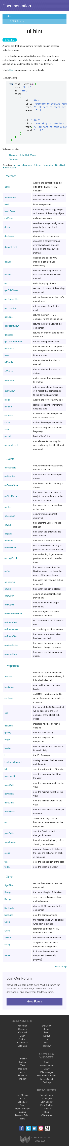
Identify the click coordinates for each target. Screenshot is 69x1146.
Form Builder (46, 1105)
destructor (9, 236)
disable (8, 262)
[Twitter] (28, 1128)
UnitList (22, 1072)
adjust (7, 187)
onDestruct (10, 516)
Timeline (22, 1058)
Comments (22, 1042)
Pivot (46, 1062)
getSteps (9, 334)
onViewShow (11, 654)
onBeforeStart (11, 485)
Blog (46, 1112)
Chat (22, 1098)
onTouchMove (11, 629)
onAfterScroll (11, 467)
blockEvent (10, 211)
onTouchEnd (11, 622)
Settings (37, 165)
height (7, 739)
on (6, 822)
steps (7, 853)
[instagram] (41, 1128)
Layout (46, 1036)
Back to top (60, 966)
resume (8, 406)
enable (8, 274)
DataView (46, 1025)
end (6, 283)
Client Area (46, 1115)
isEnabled (9, 362)
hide (7, 355)
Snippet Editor (46, 1095)
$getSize (9, 885)
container (9, 698)
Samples (13, 159)
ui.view (16, 165)
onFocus (9, 540)
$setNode (9, 908)
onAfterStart (10, 476)
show (7, 422)
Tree (22, 1065)
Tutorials (46, 1108)
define (7, 227)
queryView (10, 391)
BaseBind (60, 165)
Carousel (22, 1032)
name (7, 955)
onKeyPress (10, 547)
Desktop (47, 1082)
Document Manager (46, 1075)
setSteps (9, 415)
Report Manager (22, 1108)
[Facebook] (21, 1128)
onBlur (8, 507)
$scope (8, 899)
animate (8, 676)
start (7, 429)
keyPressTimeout (13, 762)
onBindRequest (12, 496)
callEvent (9, 218)
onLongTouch (11, 558)
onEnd (8, 525)
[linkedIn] (34, 1128)
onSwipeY (9, 604)
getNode (9, 317)
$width (8, 937)
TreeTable (22, 1069)
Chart (22, 1036)
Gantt (22, 1105)
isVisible (9, 371)
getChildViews (11, 290)
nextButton (10, 811)
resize (7, 400)
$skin (7, 922)
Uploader (22, 1075)
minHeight (9, 794)
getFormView (11, 308)
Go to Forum (34, 1001)
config (7, 944)
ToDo (22, 1118)
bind (7, 204)
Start (9, 16)
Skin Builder (46, 1102)
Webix (25, 1139)
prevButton (10, 833)
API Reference (17, 21)
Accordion (22, 1025)
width (7, 867)
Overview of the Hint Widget (22, 155)
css (6, 713)
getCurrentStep (12, 299)
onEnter (8, 533)
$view (7, 931)
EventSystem (9, 167)
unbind (8, 436)
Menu (46, 1042)
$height (8, 892)
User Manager (22, 1095)
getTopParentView (13, 341)
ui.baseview (26, 165)
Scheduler (22, 1102)
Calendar (22, 1029)
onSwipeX (9, 596)
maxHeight (10, 776)
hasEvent (9, 348)
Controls (22, 1039)
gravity (8, 732)
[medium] (47, 1128)
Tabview (47, 1046)
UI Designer (46, 1098)
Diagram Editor (22, 1115)
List (46, 1039)
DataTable (22, 1046)
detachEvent (11, 247)
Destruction (48, 165)
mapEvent (9, 380)
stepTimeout (11, 842)
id (5, 755)
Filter (46, 1029)
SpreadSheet (46, 1079)
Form (46, 1032)
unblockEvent (11, 445)
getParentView (12, 326)
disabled (9, 725)
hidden (8, 748)
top (6, 862)
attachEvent (10, 197)
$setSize (9, 915)
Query (47, 1069)
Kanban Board (46, 1065)
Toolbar (22, 1062)
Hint (11, 70)
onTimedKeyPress (13, 613)
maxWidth (9, 785)
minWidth (9, 802)
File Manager (46, 1072)
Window (22, 1079)
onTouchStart (11, 636)
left (6, 769)
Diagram (22, 1112)
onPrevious (10, 582)
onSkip (8, 589)
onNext (8, 571)
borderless (10, 687)
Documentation (17, 6)
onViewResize (11, 645)
